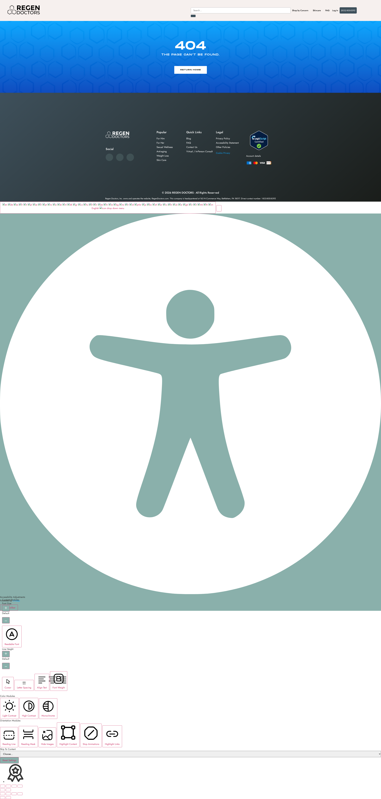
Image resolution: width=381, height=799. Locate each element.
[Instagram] (130, 157)
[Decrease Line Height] (6, 666)
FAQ (327, 10)
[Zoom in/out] (2, 786)
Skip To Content (8, 749)
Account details (253, 156)
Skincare (317, 10)
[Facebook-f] (109, 157)
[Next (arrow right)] (8, 790)
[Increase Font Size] (6, 608)
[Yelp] (120, 157)
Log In (335, 10)
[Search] (193, 16)
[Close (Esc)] (19, 786)
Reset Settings (9, 760)
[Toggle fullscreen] (8, 786)
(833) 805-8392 (348, 10)
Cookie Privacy (223, 153)
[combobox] (241, 10)
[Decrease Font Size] (6, 620)
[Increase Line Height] (6, 654)
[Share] (14, 786)
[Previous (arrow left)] (2, 790)
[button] (218, 208)
